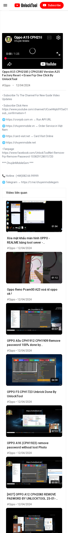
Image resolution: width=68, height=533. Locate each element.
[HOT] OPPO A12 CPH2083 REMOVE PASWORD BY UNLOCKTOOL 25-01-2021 (31, 497)
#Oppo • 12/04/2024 (19, 248)
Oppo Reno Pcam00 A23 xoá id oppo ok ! (32, 291)
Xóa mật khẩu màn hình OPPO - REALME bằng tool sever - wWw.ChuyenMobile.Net (28, 240)
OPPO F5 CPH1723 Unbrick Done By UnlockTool (31, 394)
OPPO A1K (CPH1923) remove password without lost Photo (27, 445)
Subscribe (54, 5)
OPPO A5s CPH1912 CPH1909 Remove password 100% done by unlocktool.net (33, 343)
